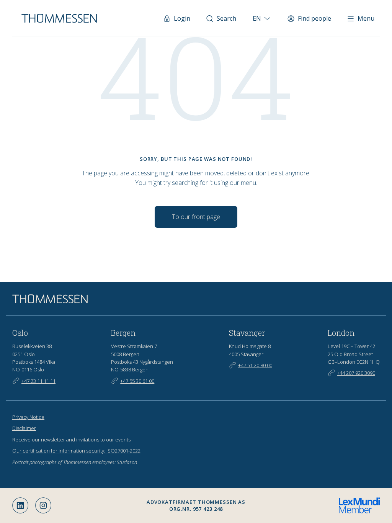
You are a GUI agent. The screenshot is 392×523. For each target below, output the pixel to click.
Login (182, 18)
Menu (366, 18)
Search (226, 18)
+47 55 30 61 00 (137, 381)
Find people (314, 18)
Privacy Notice (28, 416)
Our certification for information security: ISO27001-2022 (76, 450)
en (257, 18)
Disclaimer (24, 428)
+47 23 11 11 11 (38, 381)
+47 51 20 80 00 (255, 365)
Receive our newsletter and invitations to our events (71, 439)
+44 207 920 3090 (356, 372)
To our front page (196, 216)
